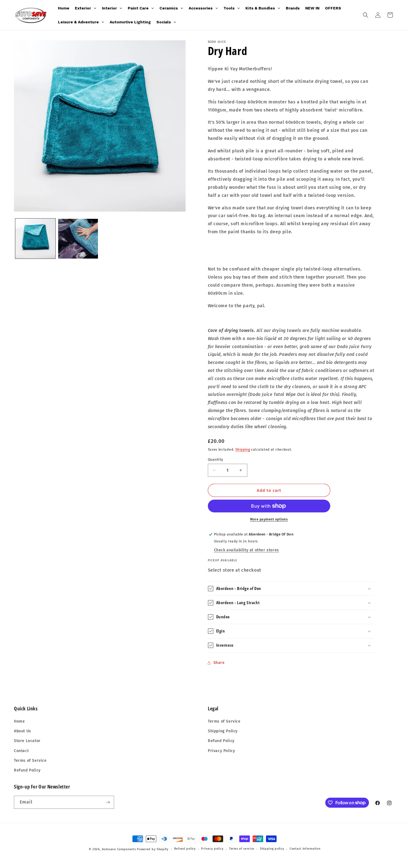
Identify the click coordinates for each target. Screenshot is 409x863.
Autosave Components (119, 849)
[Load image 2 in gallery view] (78, 239)
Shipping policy (272, 848)
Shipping (242, 450)
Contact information (305, 848)
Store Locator (27, 740)
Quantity (215, 459)
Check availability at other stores (246, 550)
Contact (21, 750)
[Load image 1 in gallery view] (35, 239)
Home (19, 721)
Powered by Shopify (153, 849)
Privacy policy (212, 848)
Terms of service (241, 848)
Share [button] (219, 662)
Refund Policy (27, 770)
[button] (365, 15)
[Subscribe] (108, 802)
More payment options (269, 519)
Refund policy (185, 848)
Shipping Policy (223, 731)
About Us (22, 731)
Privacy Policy (221, 750)
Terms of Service (30, 760)
